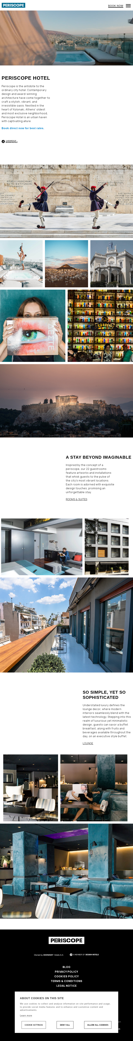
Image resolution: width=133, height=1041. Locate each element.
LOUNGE (88, 743)
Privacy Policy (66, 971)
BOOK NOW (115, 5)
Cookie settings (34, 1025)
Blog (67, 967)
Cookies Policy (66, 976)
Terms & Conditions (66, 981)
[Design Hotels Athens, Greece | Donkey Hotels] (13, 5)
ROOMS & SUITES (76, 499)
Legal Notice (66, 986)
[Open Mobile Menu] (128, 5)
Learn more (26, 1015)
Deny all (65, 1025)
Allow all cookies (97, 1025)
